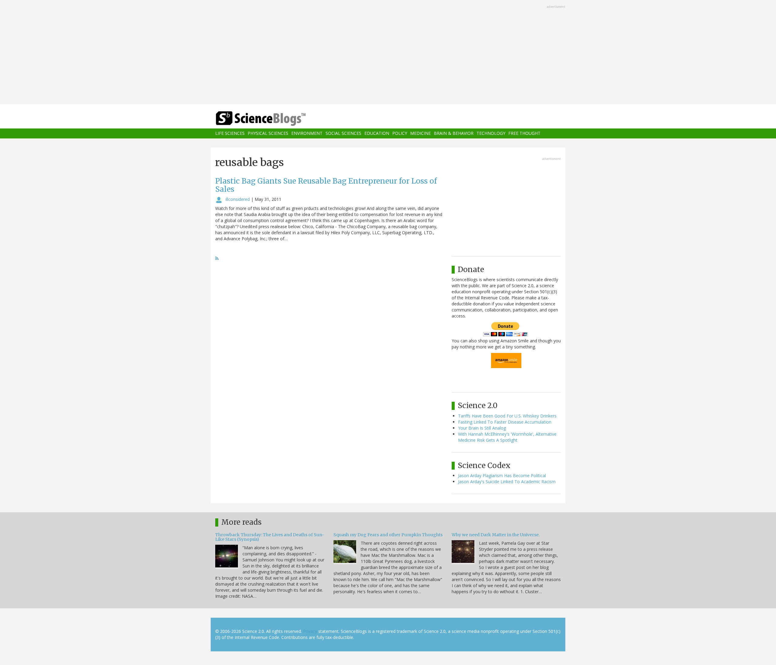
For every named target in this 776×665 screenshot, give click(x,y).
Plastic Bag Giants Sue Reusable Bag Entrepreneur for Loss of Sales (326, 185)
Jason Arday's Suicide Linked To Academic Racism (507, 481)
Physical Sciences (268, 133)
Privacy (310, 631)
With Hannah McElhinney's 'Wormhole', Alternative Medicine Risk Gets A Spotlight (507, 437)
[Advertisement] (388, 52)
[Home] (272, 118)
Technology (491, 133)
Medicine (420, 133)
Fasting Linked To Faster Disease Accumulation (504, 422)
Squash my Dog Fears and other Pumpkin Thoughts (388, 534)
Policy (399, 133)
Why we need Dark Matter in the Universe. (496, 534)
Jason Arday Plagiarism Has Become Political (502, 475)
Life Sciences (230, 133)
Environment (307, 133)
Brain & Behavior (453, 133)
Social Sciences (343, 133)
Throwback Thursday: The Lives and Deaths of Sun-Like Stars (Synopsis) (269, 537)
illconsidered (238, 199)
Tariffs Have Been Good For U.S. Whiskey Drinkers (507, 416)
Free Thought (524, 133)
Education (376, 133)
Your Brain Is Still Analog (482, 428)
